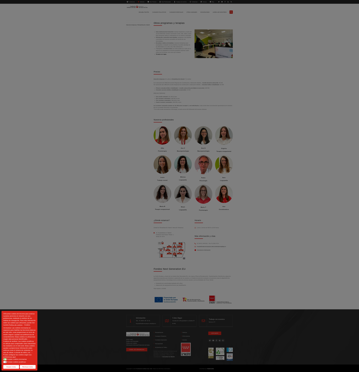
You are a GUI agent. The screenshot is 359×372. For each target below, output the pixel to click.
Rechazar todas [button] (27, 367)
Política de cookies (15, 325)
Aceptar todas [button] (11, 367)
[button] (5, 359)
